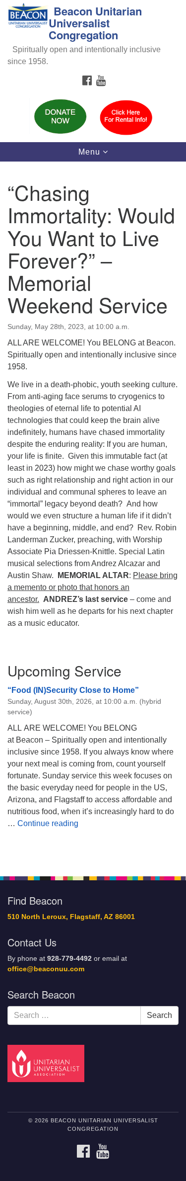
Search (159, 1015)
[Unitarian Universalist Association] (47, 1063)
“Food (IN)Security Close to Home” (73, 690)
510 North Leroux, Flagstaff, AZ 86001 (71, 917)
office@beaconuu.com (45, 969)
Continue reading (47, 823)
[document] (93, 513)
